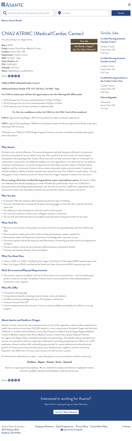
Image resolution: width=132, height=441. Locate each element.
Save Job (84, 41)
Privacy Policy (82, 426)
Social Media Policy (99, 426)
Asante (127, 426)
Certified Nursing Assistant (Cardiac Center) (113, 40)
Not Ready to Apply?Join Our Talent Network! (84, 48)
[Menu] (129, 4)
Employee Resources (44, 426)
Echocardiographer (109, 97)
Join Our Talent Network (66, 412)
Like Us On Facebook (72, 429)
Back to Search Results (12, 20)
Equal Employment (64, 426)
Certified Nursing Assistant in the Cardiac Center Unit (114, 79)
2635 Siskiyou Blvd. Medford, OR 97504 (11, 431)
